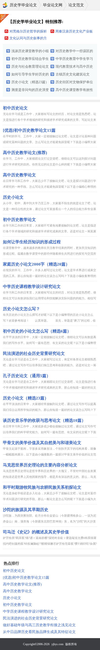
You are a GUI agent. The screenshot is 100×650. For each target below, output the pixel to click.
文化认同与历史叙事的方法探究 (28, 39)
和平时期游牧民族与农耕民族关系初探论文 (42, 487)
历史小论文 (13, 197)
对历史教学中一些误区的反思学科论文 (74, 52)
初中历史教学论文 (19, 219)
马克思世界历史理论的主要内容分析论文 (40, 465)
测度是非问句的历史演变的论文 (30, 91)
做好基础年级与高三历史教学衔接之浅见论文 (39, 625)
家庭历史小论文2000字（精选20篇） (36, 264)
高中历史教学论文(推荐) (25, 152)
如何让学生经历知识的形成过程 (32, 242)
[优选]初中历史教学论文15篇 (29, 130)
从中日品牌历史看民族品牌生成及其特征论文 (39, 632)
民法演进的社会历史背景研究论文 (34, 353)
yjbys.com (57, 644)
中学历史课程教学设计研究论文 (32, 286)
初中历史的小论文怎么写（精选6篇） (37, 331)
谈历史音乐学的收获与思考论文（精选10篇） (44, 420)
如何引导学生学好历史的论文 (30, 75)
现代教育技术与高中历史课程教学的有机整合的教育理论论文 (74, 68)
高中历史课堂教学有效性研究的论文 (74, 91)
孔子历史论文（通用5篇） (26, 376)
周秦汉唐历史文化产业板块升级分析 (74, 32)
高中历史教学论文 (19, 175)
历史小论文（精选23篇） (30, 82)
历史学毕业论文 (23, 5)
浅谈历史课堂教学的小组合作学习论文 (30, 52)
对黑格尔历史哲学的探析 (28, 31)
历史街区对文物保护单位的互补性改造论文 (74, 83)
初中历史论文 (15, 108)
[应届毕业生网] (5, 5)
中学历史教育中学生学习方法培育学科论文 (74, 60)
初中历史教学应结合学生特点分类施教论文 (30, 60)
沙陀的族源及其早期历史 (25, 509)
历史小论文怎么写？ (21, 309)
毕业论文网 (52, 5)
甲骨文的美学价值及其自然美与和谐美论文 (42, 442)
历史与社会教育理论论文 (30, 66)
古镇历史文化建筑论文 (73, 74)
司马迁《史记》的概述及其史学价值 (36, 532)
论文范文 (76, 5)
